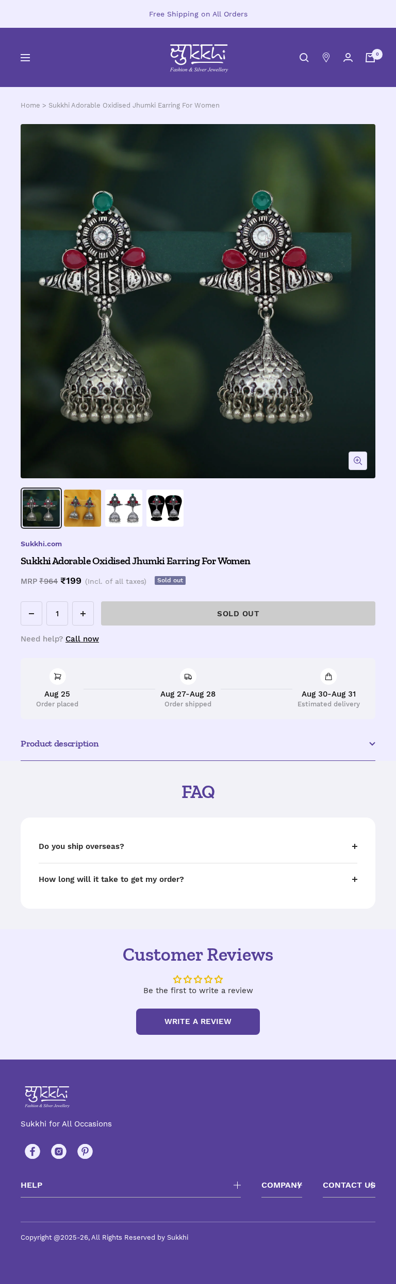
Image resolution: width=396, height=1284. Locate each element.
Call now (82, 639)
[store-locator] (326, 57)
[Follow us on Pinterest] (84, 1151)
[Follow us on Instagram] (58, 1151)
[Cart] (370, 57)
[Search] (304, 57)
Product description (59, 743)
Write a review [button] (198, 1021)
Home (30, 105)
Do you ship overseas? (81, 846)
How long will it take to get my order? (111, 879)
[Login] (348, 57)
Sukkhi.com (41, 544)
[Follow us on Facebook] (32, 1151)
